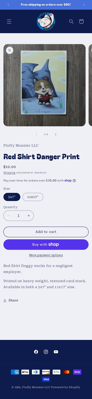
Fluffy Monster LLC (36, 387)
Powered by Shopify (65, 387)
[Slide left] (36, 134)
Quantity (10, 207)
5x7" (12, 197)
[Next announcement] (84, 4)
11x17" (33, 197)
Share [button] (13, 300)
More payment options (46, 255)
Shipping (9, 172)
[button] (9, 21)
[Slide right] (55, 134)
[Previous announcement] (8, 4)
